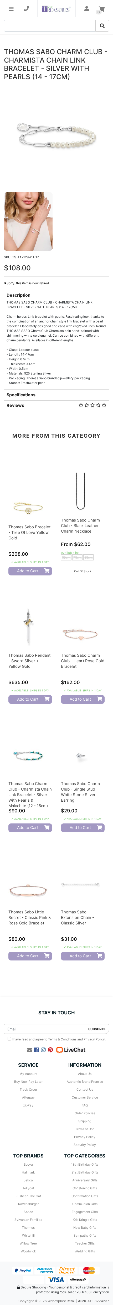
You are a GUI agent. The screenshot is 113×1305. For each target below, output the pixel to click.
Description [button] (18, 295)
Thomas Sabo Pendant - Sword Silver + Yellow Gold (29, 661)
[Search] (102, 26)
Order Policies (85, 1113)
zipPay (28, 1105)
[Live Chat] (70, 1050)
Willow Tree (28, 1243)
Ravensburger (28, 1204)
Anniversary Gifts (84, 1180)
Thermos (28, 1228)
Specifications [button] (21, 394)
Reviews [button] (15, 405)
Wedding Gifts (85, 1251)
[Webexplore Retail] (56, 8)
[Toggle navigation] (11, 9)
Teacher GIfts (85, 1243)
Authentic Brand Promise (85, 1082)
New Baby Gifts (84, 1228)
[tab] (56, 337)
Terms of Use (84, 1129)
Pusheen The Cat (28, 1196)
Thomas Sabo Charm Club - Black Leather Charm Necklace (80, 526)
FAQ (85, 1105)
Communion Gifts (84, 1204)
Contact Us (84, 1089)
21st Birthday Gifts (84, 1172)
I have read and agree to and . (58, 1039)
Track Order (28, 1089)
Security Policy (85, 1145)
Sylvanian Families (28, 1220)
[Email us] (29, 1050)
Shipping (84, 1121)
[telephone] (26, 9)
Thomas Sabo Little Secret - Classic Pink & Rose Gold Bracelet (29, 917)
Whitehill (28, 1235)
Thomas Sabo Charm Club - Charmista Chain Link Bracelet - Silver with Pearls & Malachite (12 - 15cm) (30, 794)
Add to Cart (27, 570)
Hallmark (28, 1172)
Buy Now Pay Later (28, 1082)
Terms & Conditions (62, 1039)
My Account (28, 1074)
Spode (28, 1212)
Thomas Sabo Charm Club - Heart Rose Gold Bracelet (82, 661)
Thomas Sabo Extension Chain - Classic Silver (77, 917)
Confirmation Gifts (84, 1196)
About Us (84, 1074)
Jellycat (28, 1188)
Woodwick (28, 1251)
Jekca (28, 1180)
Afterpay (28, 1097)
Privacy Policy (94, 1039)
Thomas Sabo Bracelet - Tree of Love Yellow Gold (29, 532)
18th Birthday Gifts (84, 1164)
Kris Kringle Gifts (85, 1220)
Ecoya (28, 1164)
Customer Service (85, 1097)
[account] (86, 9)
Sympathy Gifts (85, 1235)
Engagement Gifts (85, 1212)
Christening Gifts (85, 1188)
